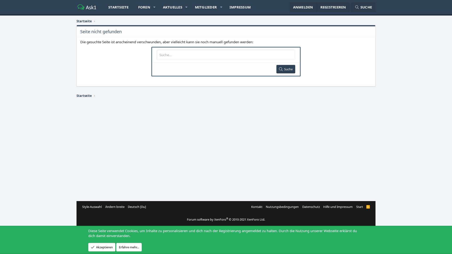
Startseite (118, 7)
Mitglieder (206, 7)
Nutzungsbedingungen (282, 207)
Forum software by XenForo (226, 219)
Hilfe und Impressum (338, 207)
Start (359, 207)
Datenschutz (311, 207)
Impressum (240, 7)
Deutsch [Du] (137, 207)
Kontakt (256, 207)
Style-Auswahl (92, 207)
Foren (144, 7)
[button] (154, 7)
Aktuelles (172, 7)
